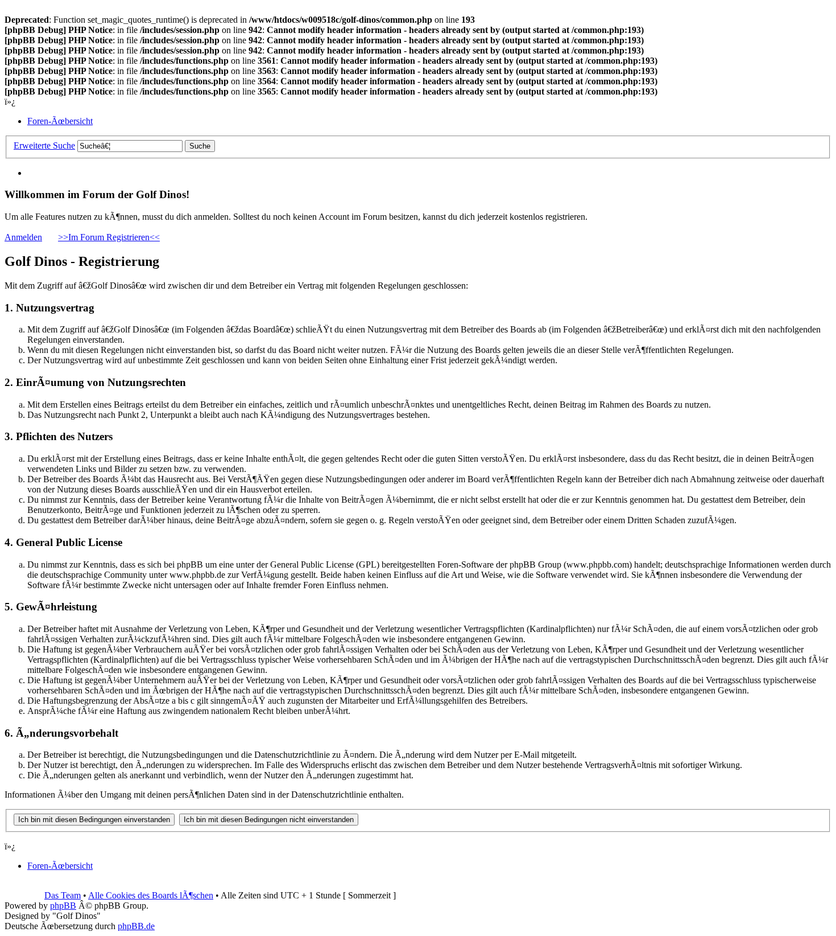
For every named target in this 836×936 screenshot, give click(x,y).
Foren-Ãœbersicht (60, 121)
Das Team (62, 895)
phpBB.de (136, 926)
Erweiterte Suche (44, 145)
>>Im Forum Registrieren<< (109, 237)
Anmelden (23, 237)
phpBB (63, 905)
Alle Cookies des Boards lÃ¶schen (150, 895)
